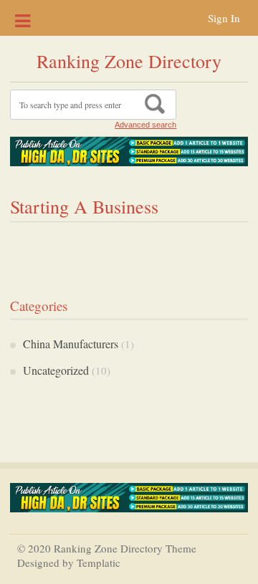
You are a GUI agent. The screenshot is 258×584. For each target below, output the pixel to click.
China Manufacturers (70, 343)
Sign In (224, 18)
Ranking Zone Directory (129, 61)
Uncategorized (56, 370)
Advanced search (145, 124)
